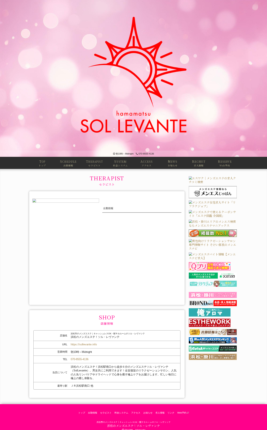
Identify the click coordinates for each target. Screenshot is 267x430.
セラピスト (106, 412)
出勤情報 (92, 412)
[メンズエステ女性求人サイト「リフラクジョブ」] (213, 203)
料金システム (121, 412)
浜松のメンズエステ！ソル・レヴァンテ (133, 426)
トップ (81, 412)
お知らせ (147, 412)
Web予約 (182, 412)
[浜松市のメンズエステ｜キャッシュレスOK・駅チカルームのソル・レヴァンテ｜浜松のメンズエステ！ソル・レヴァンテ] (133, 75)
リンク (171, 412)
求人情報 (160, 412)
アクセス (135, 412)
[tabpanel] (65, 243)
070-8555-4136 (146, 153)
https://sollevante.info (84, 344)
